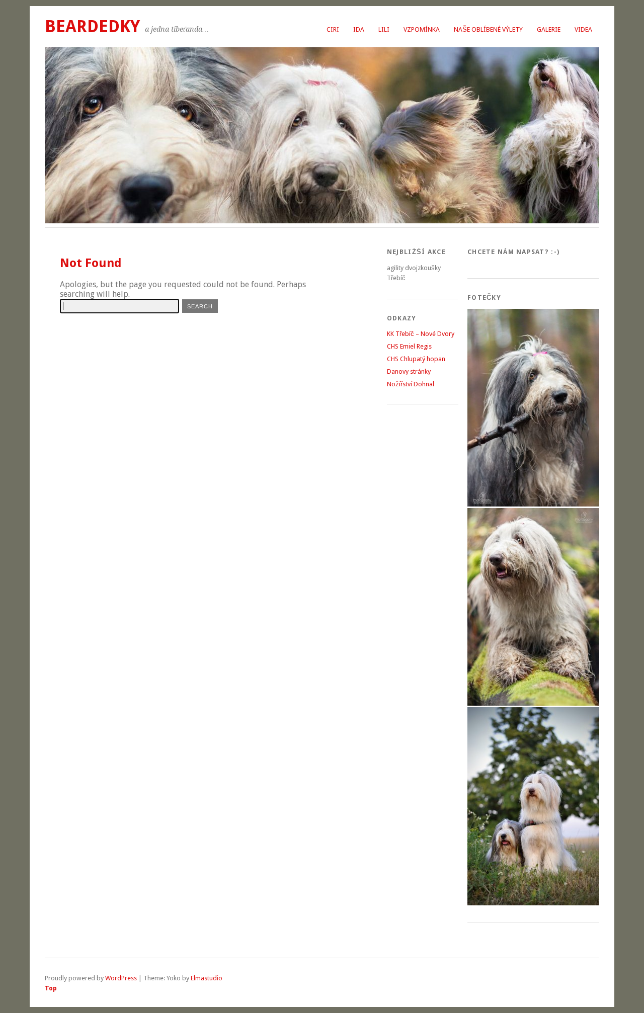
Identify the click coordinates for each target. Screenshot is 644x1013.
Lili (383, 29)
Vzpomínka (422, 29)
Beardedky (92, 26)
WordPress (121, 978)
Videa (583, 29)
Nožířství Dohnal (410, 384)
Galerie (548, 29)
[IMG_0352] (533, 504)
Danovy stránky (409, 371)
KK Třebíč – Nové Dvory (420, 333)
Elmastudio (206, 978)
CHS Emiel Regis (409, 346)
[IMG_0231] (533, 703)
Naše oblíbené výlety (488, 29)
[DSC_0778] (533, 903)
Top (51, 988)
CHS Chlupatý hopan (416, 359)
